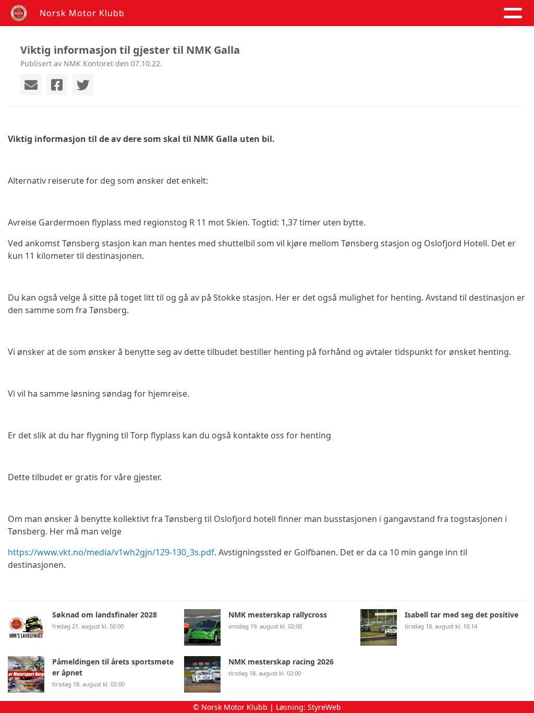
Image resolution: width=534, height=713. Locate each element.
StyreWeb (324, 707)
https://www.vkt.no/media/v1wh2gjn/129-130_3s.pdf (111, 552)
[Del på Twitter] (82, 84)
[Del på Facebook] (56, 84)
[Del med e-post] (30, 84)
